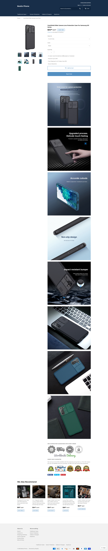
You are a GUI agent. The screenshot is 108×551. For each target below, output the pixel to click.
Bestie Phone (23, 6)
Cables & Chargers (47, 14)
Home (18, 18)
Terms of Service (21, 536)
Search (19, 531)
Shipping (50, 32)
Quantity (50, 49)
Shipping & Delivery (22, 534)
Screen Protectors (34, 14)
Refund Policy (20, 540)
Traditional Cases (21, 14)
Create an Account (87, 5)
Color (49, 42)
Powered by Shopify (34, 548)
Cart (88, 8)
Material (50, 36)
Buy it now (69, 74)
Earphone (56, 14)
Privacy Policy (20, 538)
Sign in (79, 5)
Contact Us (20, 533)
